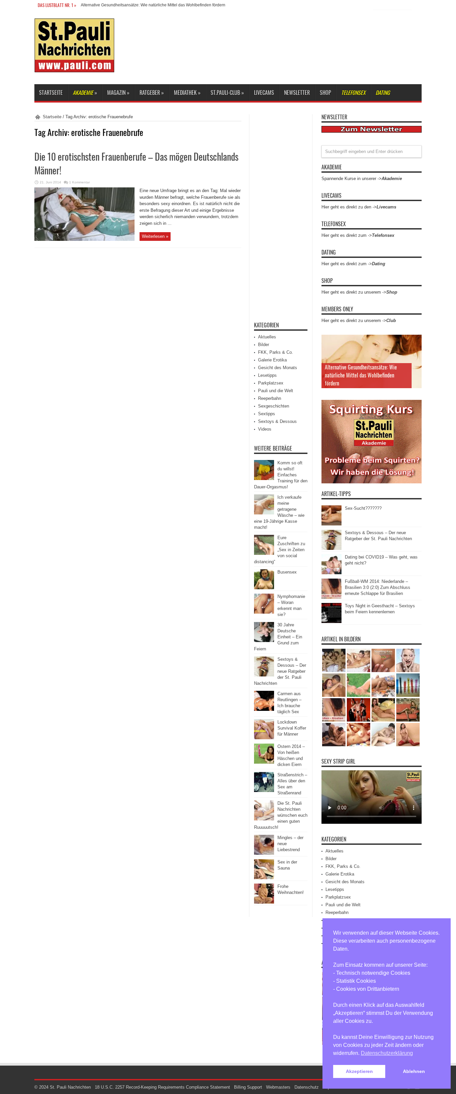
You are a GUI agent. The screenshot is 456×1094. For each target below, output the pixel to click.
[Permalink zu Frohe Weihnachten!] (264, 902)
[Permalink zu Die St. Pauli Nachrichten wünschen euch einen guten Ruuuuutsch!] (264, 818)
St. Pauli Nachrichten (70, 1087)
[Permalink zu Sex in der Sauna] (264, 877)
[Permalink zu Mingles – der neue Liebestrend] (264, 853)
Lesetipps (267, 375)
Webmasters (278, 1087)
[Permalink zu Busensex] (264, 587)
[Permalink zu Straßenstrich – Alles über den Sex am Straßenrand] (264, 790)
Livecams (264, 93)
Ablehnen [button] (414, 1071)
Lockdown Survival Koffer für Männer (291, 728)
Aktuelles (267, 336)
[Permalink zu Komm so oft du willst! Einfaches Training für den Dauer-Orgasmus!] (264, 478)
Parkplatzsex (270, 382)
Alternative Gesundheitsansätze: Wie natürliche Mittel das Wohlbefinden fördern (153, 5)
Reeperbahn (269, 398)
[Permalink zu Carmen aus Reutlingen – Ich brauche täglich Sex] (264, 709)
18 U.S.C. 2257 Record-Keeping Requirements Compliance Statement (162, 1087)
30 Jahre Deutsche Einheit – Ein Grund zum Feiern (278, 636)
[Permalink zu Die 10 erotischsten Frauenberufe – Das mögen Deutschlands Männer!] (84, 239)
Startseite (51, 93)
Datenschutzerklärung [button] (387, 1053)
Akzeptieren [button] (359, 1071)
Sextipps (266, 413)
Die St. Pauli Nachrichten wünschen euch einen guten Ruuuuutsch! (280, 815)
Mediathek (187, 93)
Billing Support (248, 1087)
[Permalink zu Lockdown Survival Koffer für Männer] (264, 737)
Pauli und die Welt (275, 390)
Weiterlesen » (155, 236)
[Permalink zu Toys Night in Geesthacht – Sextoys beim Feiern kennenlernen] (331, 621)
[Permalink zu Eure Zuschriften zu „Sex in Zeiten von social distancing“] (264, 553)
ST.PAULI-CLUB (227, 93)
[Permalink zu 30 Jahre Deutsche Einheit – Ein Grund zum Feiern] (264, 640)
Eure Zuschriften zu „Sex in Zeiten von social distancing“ (279, 549)
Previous (415, 341)
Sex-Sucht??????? (363, 508)
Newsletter (297, 93)
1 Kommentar (79, 182)
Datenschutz (306, 1087)
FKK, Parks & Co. (275, 352)
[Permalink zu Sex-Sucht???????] (331, 523)
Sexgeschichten (273, 406)
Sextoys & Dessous (277, 421)
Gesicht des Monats (277, 367)
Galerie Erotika (272, 359)
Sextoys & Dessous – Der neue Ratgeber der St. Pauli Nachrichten (280, 671)
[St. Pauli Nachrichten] (74, 67)
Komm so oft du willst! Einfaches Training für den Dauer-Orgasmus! (280, 474)
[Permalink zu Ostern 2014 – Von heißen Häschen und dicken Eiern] (264, 762)
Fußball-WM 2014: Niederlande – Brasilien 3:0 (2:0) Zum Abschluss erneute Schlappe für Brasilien (377, 587)
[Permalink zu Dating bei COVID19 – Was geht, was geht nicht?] (331, 572)
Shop (325, 93)
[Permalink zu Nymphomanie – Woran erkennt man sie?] (264, 612)
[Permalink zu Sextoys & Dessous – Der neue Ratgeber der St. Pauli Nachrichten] (264, 674)
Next (415, 352)
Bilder (263, 344)
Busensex (287, 572)
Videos (264, 429)
